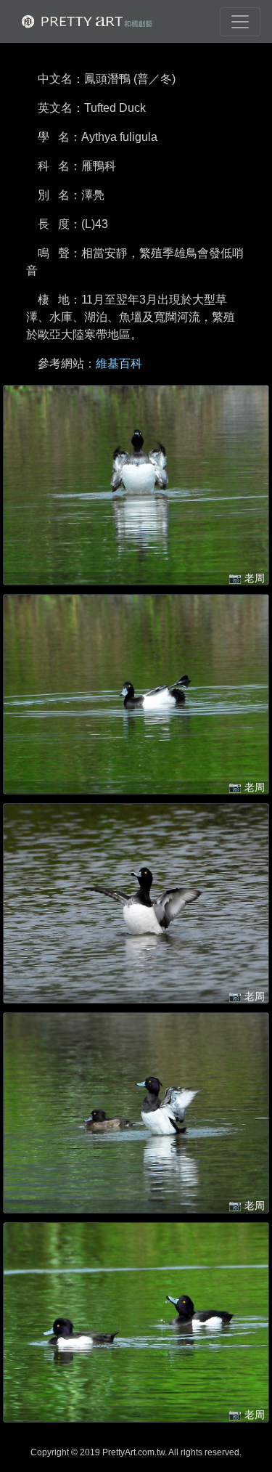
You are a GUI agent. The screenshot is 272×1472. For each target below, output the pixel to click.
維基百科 (119, 363)
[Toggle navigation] (240, 21)
